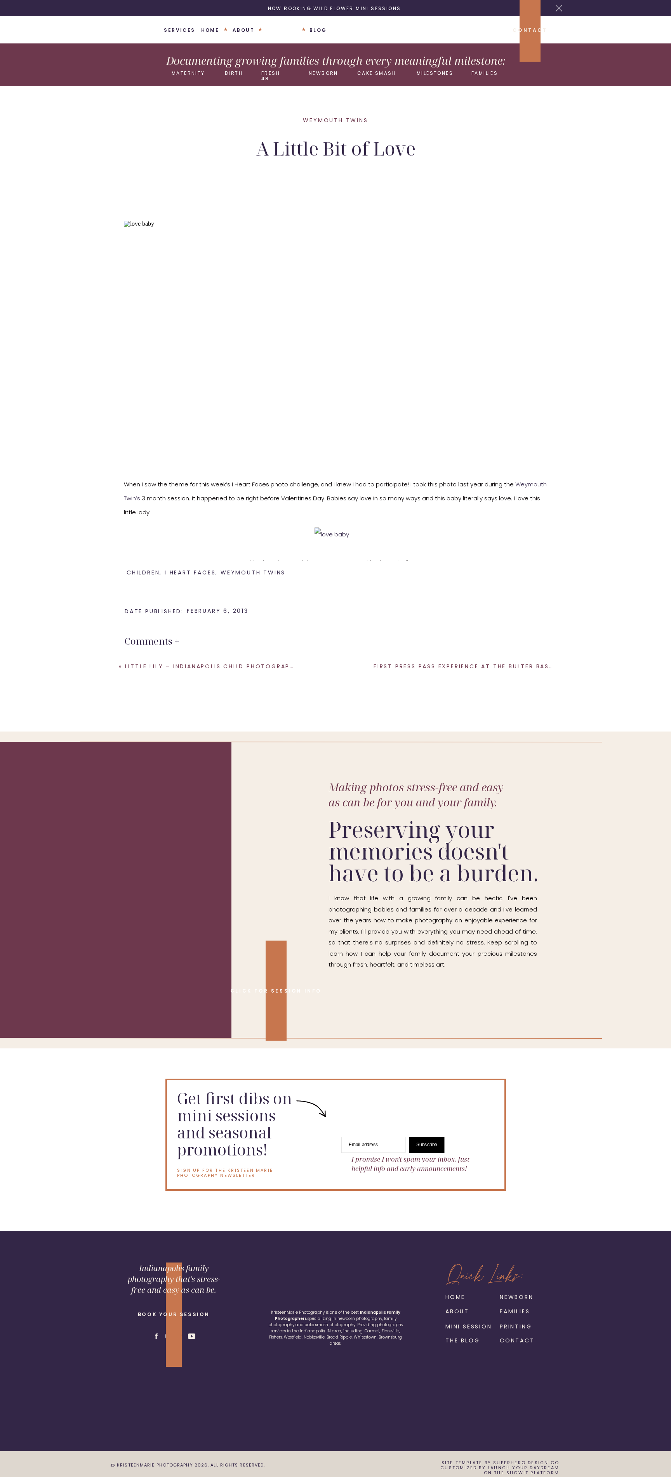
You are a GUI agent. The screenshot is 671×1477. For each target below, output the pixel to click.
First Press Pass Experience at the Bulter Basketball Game (487, 666)
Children (143, 572)
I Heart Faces (334, 562)
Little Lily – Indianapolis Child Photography (212, 666)
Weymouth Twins (335, 120)
